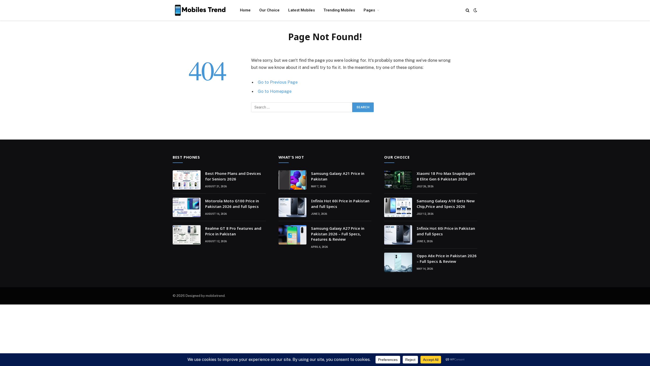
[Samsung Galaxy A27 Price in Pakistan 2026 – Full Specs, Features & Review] (292, 235)
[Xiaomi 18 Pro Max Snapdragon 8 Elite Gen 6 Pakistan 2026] (398, 180)
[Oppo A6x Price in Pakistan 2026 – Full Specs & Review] (398, 262)
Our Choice (269, 10)
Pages (369, 10)
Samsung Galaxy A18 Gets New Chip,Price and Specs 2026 (446, 203)
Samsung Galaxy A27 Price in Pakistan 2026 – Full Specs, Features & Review (337, 234)
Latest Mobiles (301, 10)
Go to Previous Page (278, 82)
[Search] (467, 10)
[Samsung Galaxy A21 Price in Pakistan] (292, 180)
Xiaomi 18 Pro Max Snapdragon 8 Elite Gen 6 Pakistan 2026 (446, 176)
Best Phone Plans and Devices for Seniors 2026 (233, 176)
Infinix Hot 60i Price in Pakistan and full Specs (340, 203)
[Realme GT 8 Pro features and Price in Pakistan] (187, 235)
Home (245, 10)
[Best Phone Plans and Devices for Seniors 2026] (187, 180)
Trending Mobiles (339, 10)
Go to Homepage (274, 91)
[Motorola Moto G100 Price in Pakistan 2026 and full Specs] (187, 207)
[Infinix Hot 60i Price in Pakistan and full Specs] (292, 207)
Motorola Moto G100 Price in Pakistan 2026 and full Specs (232, 203)
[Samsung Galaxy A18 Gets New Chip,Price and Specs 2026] (398, 207)
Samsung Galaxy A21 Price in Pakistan (337, 176)
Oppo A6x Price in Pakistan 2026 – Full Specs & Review (447, 258)
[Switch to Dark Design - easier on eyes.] (474, 10)
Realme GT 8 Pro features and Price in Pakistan (233, 231)
